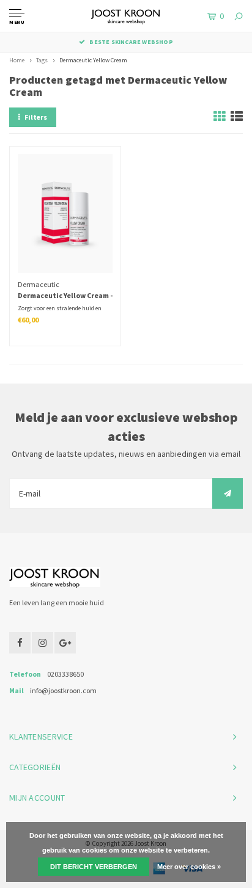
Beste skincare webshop (130, 42)
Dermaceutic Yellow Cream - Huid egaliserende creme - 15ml (65, 296)
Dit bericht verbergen (93, 866)
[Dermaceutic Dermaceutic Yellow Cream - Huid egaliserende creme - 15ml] (65, 213)
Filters (35, 117)
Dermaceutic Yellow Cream (93, 60)
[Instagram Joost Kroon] (42, 642)
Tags (42, 60)
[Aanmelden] (227, 493)
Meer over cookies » (189, 866)
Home (16, 60)
